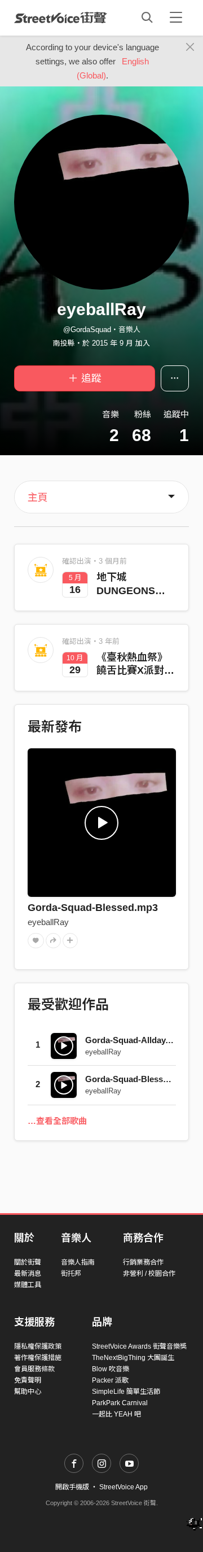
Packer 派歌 (110, 1380)
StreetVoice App (123, 1487)
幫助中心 (27, 1392)
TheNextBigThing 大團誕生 (133, 1358)
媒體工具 (27, 1285)
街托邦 (71, 1274)
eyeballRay (48, 922)
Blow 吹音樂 (110, 1369)
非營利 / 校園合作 (149, 1274)
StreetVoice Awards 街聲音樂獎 (139, 1346)
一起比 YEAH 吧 (116, 1414)
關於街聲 (27, 1262)
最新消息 (27, 1274)
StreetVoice (60, 17)
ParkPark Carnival (120, 1403)
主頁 (38, 497)
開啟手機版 (72, 1487)
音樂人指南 (78, 1262)
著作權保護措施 (37, 1358)
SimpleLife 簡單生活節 (126, 1392)
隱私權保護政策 (37, 1346)
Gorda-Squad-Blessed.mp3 (93, 907)
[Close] (190, 47)
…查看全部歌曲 (57, 1121)
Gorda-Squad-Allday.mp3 (134, 1040)
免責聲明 (27, 1380)
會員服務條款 (34, 1369)
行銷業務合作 (143, 1262)
